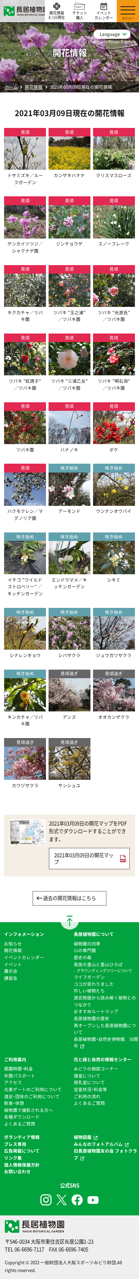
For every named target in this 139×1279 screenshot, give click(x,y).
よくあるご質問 (19, 1123)
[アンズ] (69, 707)
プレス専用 (15, 1144)
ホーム (11, 87)
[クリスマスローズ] (114, 166)
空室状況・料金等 (90, 1089)
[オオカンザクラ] (114, 707)
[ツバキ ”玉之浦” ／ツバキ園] (69, 303)
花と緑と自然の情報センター (103, 1059)
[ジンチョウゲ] (69, 234)
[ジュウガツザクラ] (114, 646)
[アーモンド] (69, 502)
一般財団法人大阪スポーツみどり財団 (78, 1262)
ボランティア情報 (22, 1137)
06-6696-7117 (29, 1249)
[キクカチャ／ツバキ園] (25, 303)
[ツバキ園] (25, 440)
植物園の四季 (87, 943)
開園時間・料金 (18, 1068)
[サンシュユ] (69, 776)
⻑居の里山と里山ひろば (98, 964)
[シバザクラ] (69, 646)
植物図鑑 (83, 1137)
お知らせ (13, 943)
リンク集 (13, 1157)
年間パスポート (19, 1075)
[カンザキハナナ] (69, 166)
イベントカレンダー (24, 957)
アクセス (13, 1082)
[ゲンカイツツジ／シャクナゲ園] (25, 234)
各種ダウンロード (22, 1116)
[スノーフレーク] (114, 234)
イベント (13, 964)
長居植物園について (94, 934)
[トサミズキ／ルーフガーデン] (25, 166)
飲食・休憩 (14, 1103)
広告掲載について (22, 1150)
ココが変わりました (94, 984)
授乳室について (89, 1082)
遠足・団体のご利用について (32, 1096)
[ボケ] (114, 440)
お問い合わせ (17, 1171)
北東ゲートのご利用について (33, 1089)
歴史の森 (83, 957)
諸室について (87, 1075)
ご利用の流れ (87, 1096)
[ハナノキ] (69, 440)
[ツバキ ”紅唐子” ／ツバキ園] (25, 372)
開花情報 (34, 87)
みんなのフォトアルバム (98, 1144)
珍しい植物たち (89, 990)
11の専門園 (85, 950)
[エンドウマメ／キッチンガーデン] (69, 570)
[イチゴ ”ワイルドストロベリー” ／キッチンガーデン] (25, 570)
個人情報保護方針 (22, 1164)
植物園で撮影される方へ (28, 1110)
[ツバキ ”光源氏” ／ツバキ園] (114, 303)
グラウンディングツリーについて (104, 970)
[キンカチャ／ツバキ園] (25, 707)
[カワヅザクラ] (25, 776)
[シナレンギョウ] (25, 646)
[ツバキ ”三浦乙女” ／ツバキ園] (69, 372)
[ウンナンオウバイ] (114, 502)
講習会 (10, 978)
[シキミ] (114, 570)
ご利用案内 (15, 1059)
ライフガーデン (89, 977)
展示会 (10, 971)
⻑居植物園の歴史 (91, 1018)
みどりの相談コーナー (96, 1068)
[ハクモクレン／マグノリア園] (25, 502)
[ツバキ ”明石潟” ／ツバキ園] (114, 372)
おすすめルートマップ (96, 1011)
